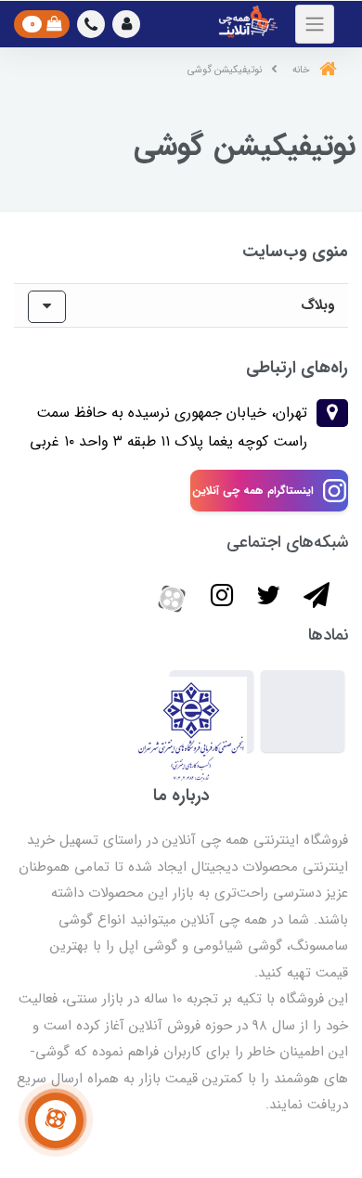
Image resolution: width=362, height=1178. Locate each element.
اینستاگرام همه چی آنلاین (253, 490)
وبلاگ (317, 305)
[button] (126, 24)
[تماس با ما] (56, 1120)
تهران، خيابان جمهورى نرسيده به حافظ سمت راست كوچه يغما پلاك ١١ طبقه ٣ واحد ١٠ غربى (168, 426)
